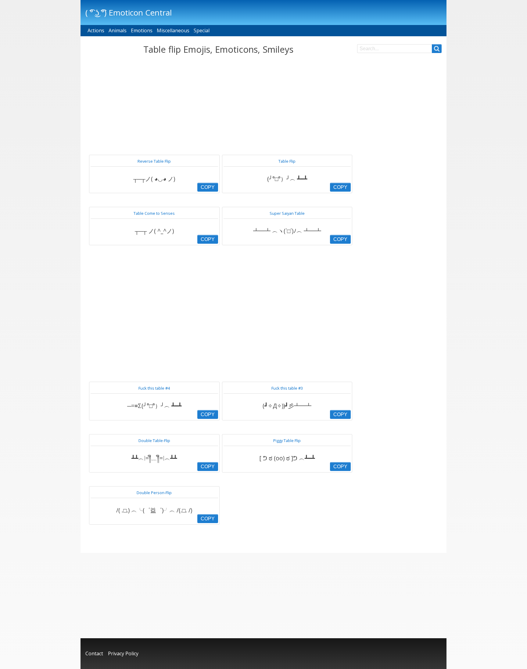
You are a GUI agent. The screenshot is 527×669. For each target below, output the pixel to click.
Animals (118, 30)
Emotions (141, 30)
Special (202, 30)
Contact (94, 653)
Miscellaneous (173, 30)
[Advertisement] (218, 104)
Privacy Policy (123, 653)
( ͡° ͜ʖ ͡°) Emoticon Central (128, 12)
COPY (208, 187)
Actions (96, 30)
